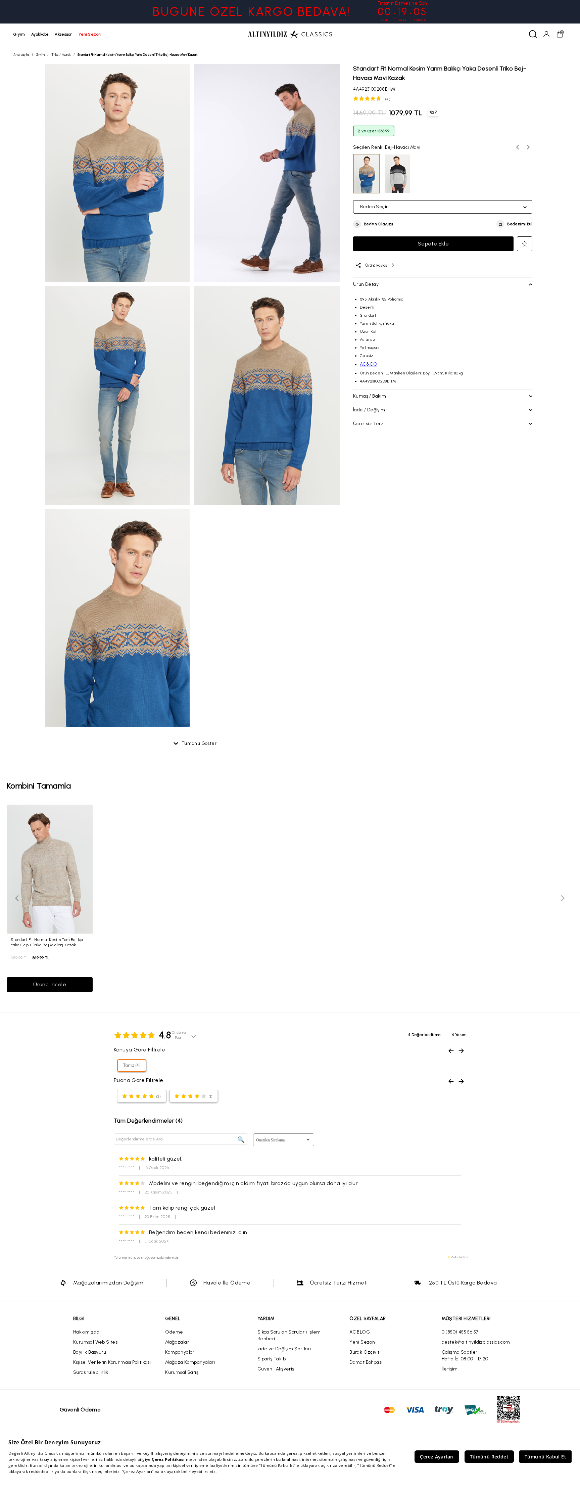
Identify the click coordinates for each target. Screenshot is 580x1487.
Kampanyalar (179, 1352)
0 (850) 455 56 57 (460, 1332)
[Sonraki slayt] (562, 898)
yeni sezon (89, 34)
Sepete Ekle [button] (433, 243)
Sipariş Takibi (272, 1359)
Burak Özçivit (364, 1352)
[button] (373, 224)
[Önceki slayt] (17, 898)
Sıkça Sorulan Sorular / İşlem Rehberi (289, 1335)
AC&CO (368, 364)
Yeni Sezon (362, 1342)
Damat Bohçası (365, 1362)
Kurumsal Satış (181, 1372)
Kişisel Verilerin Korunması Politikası (112, 1362)
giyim (19, 34)
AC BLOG (359, 1332)
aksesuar (63, 34)
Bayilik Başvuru (89, 1352)
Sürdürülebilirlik (90, 1372)
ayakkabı (39, 34)
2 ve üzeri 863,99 (374, 131)
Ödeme (174, 1332)
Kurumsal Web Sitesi (96, 1342)
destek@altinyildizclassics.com (476, 1342)
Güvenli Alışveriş (275, 1369)
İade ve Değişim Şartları (284, 1349)
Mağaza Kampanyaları (190, 1362)
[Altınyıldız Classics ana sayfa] (290, 34)
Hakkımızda (86, 1332)
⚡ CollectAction (457, 1257)
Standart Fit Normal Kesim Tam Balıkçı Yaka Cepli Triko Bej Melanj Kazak (47, 942)
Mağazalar (177, 1342)
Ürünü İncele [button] (49, 984)
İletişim (450, 1369)
